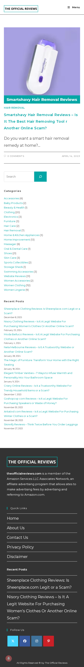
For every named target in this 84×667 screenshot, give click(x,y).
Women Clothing (14, 285)
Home (13, 518)
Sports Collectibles (16, 262)
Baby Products (13, 203)
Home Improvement (17, 239)
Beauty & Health (14, 207)
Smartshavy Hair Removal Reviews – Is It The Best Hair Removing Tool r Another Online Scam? (41, 121)
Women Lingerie (14, 289)
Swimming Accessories (18, 271)
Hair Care (10, 225)
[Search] (40, 176)
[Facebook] (24, 641)
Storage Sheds (13, 266)
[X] (12, 641)
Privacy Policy (20, 547)
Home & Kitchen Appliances (21, 235)
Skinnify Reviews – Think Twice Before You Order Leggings (41, 424)
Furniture (9, 221)
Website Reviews (15, 276)
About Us (16, 528)
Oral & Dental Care (16, 248)
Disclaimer (17, 556)
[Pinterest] (48, 641)
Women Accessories (17, 280)
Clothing (9, 212)
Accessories (11, 198)
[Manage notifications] (8, 658)
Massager (10, 244)
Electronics (11, 216)
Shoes (8, 253)
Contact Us (17, 537)
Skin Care (10, 257)
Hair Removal (14, 107)
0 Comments (15, 156)
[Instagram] (36, 641)
